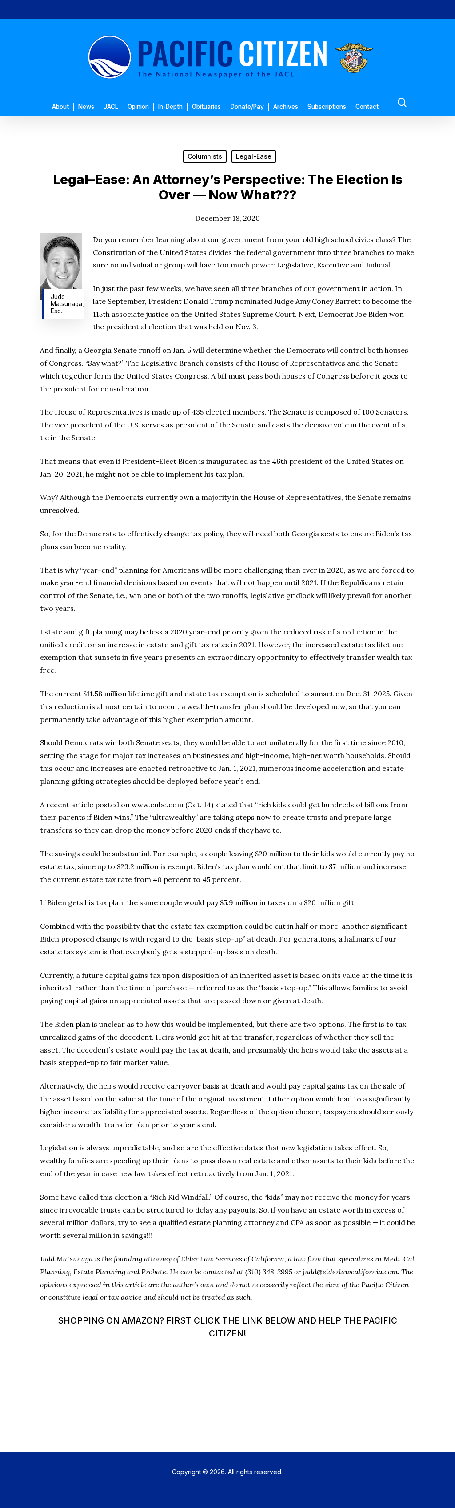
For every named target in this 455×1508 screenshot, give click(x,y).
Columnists (205, 156)
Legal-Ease (253, 156)
